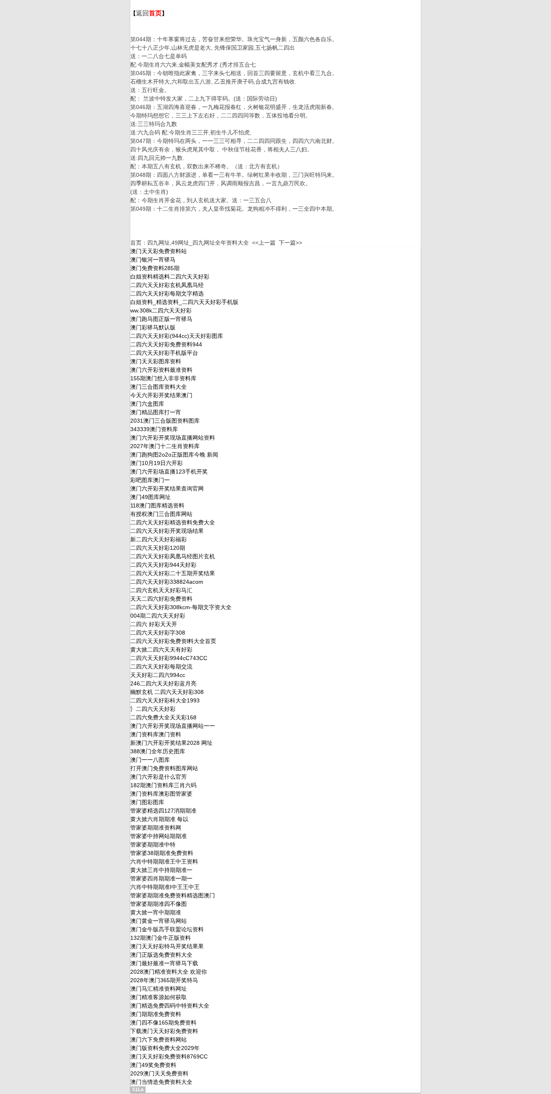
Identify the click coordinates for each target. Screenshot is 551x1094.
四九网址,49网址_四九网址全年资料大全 (198, 242)
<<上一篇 (264, 242)
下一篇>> (290, 242)
